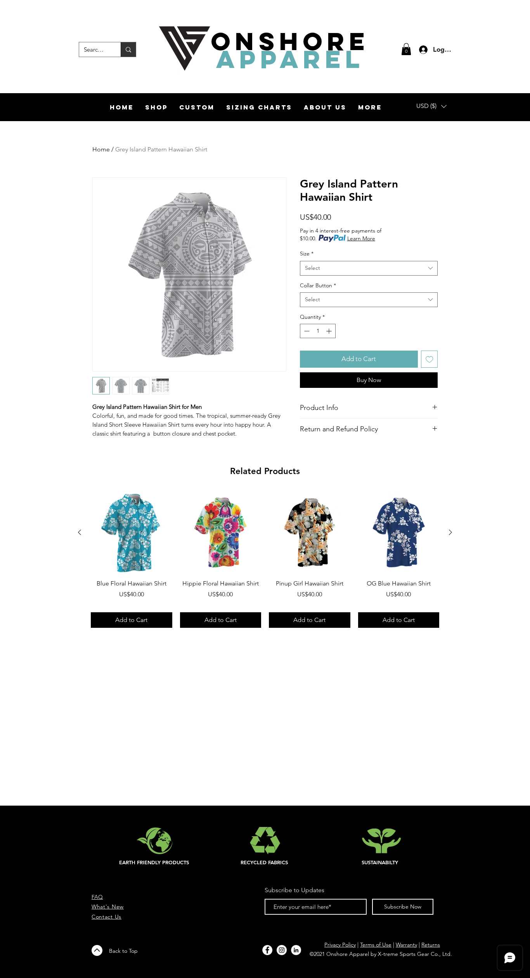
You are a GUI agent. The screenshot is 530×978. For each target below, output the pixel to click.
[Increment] (329, 331)
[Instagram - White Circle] (282, 950)
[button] (406, 49)
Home (101, 149)
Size (306, 253)
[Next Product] (450, 532)
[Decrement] (306, 331)
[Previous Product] (79, 532)
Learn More (361, 238)
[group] (265, 560)
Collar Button (318, 285)
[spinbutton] (318, 331)
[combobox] (369, 268)
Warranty (406, 944)
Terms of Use (375, 944)
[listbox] (431, 106)
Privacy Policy (340, 944)
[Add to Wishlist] (429, 359)
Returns (430, 944)
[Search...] (128, 49)
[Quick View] (131, 532)
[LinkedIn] (296, 950)
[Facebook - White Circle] (267, 950)
